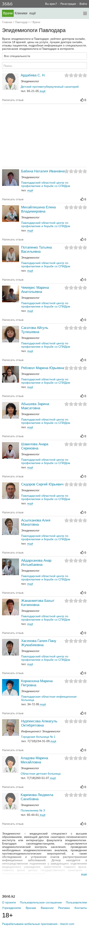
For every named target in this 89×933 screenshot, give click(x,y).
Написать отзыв (12, 100)
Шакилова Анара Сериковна (34, 446)
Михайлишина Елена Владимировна (38, 209)
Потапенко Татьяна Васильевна (36, 249)
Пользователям (76, 902)
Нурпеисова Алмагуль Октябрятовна (39, 723)
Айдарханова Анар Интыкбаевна (36, 563)
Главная (7, 22)
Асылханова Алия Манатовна (35, 522)
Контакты (81, 907)
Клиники (21, 13)
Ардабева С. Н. (33, 75)
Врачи (8, 13)
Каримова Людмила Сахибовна (37, 797)
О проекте (9, 902)
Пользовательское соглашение (41, 902)
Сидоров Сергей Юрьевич (42, 484)
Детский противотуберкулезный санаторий (50, 86)
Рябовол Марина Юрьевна (42, 368)
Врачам (31, 907)
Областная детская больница (41, 773)
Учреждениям (11, 907)
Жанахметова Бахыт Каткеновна (37, 603)
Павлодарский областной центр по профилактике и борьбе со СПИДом (45, 184)
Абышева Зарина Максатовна (35, 406)
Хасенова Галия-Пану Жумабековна (38, 643)
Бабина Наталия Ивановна (43, 171)
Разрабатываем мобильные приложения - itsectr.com (38, 924)
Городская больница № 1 (38, 736)
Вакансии (47, 907)
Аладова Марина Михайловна (34, 760)
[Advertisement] (45, 135)
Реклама (64, 907)
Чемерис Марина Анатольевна (35, 290)
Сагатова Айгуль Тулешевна (34, 330)
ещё (42, 91)
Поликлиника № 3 (33, 810)
